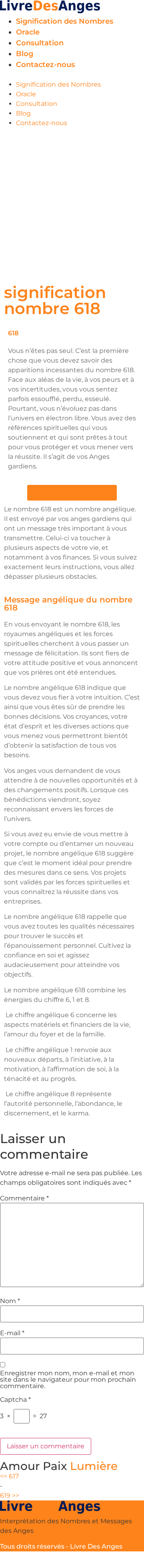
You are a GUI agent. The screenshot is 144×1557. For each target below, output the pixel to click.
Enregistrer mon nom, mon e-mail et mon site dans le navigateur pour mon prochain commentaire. (68, 1379)
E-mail (12, 1333)
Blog (24, 53)
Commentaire (24, 1198)
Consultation (40, 43)
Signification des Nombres (64, 21)
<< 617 (9, 1476)
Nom (10, 1301)
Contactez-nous (45, 64)
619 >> (9, 1495)
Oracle (28, 32)
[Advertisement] (72, 204)
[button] (72, 75)
